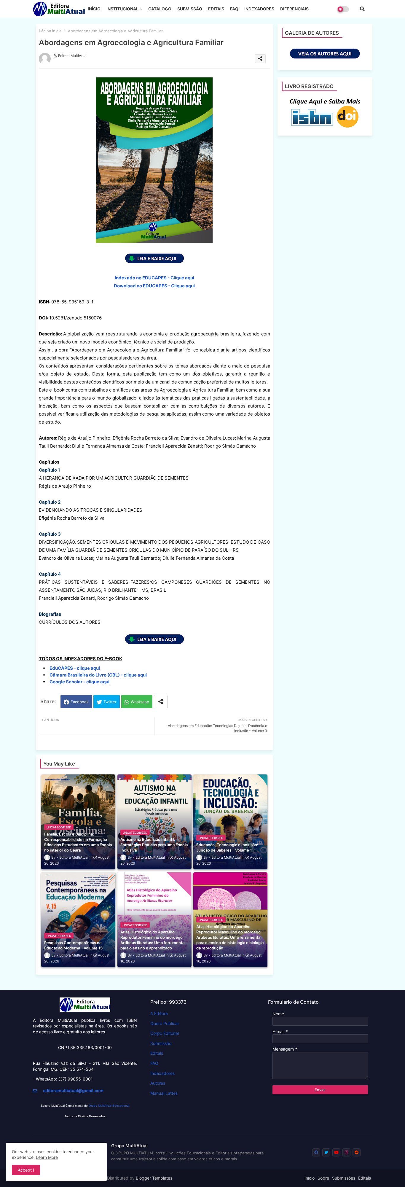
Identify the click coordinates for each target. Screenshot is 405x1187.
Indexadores (162, 1073)
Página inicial (50, 30)
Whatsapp (140, 701)
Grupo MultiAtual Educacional (109, 1105)
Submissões (343, 1177)
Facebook (80, 701)
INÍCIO (94, 8)
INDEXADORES (259, 8)
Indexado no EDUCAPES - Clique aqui (154, 278)
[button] (362, 9)
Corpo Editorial (164, 1033)
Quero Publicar (164, 1023)
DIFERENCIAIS (294, 8)
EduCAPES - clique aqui (75, 668)
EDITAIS (216, 8)
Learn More (47, 1157)
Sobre (323, 1177)
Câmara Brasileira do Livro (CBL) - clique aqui (98, 675)
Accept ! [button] (26, 1169)
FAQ (234, 8)
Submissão (160, 1043)
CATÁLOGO (159, 8)
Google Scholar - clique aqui (79, 682)
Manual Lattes (164, 1093)
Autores (157, 1083)
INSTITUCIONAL (122, 8)
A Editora (159, 1013)
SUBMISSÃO (189, 8)
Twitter (110, 701)
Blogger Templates (154, 1177)
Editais (156, 1053)
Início (309, 1177)
